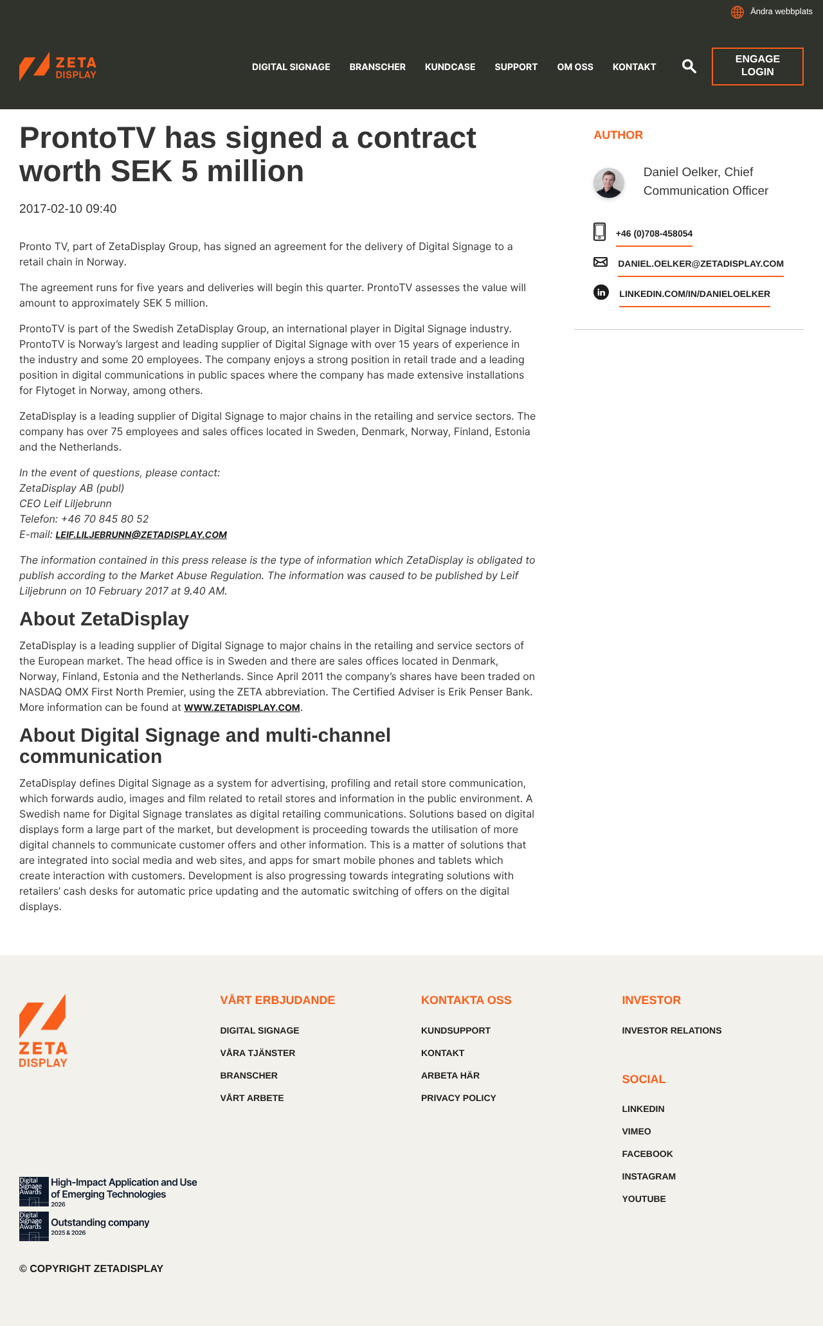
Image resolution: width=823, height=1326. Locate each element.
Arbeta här (450, 1075)
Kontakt (634, 67)
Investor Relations (672, 1030)
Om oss (575, 67)
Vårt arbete (252, 1098)
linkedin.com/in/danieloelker (694, 294)
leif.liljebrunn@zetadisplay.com (141, 535)
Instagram (649, 1176)
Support (516, 67)
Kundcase (450, 67)
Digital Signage (291, 67)
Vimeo (636, 1131)
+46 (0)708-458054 (654, 233)
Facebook (647, 1154)
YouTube (644, 1199)
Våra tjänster (258, 1053)
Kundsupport (456, 1030)
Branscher (378, 67)
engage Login (758, 66)
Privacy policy (458, 1098)
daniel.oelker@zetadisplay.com (701, 263)
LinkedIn (643, 1109)
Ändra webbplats (781, 11)
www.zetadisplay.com (242, 708)
